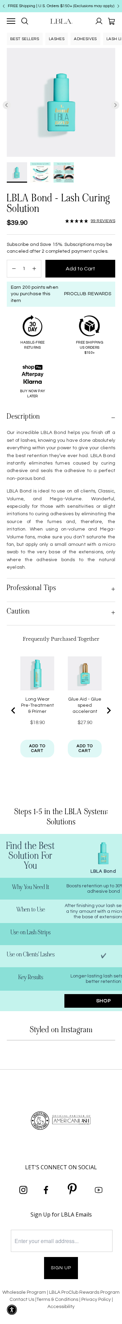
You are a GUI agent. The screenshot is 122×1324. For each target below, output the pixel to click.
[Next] (118, 6)
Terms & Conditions (57, 1299)
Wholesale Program (24, 1292)
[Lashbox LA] (61, 21)
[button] (90, 221)
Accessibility (61, 1306)
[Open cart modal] (111, 21)
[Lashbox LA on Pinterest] (72, 1190)
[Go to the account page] (99, 21)
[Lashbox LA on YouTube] (99, 1190)
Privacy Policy (96, 1299)
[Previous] (4, 6)
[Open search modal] (25, 21)
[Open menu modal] (11, 21)
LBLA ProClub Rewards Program (84, 1292)
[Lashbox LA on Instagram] (23, 1190)
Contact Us (21, 1299)
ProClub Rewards (87, 293)
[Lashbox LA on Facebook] (46, 1190)
